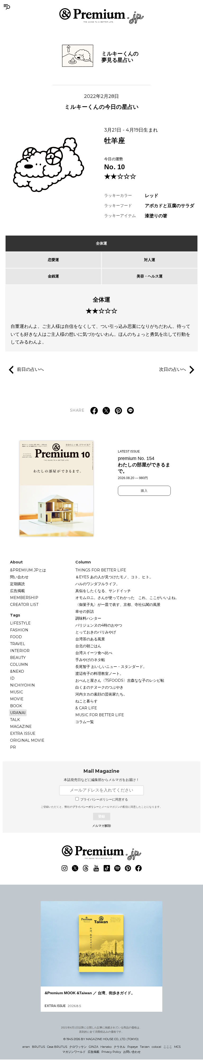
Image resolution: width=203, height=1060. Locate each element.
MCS (177, 1047)
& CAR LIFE (86, 708)
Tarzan (145, 1047)
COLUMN (19, 664)
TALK (15, 719)
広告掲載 (17, 590)
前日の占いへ (30, 369)
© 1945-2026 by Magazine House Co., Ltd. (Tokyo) (101, 1039)
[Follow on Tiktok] (107, 868)
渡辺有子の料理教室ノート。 (99, 673)
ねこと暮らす (86, 701)
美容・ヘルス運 (150, 276)
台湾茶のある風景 (90, 639)
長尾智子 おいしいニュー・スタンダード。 (111, 666)
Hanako (106, 1047)
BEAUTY (18, 657)
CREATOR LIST (24, 604)
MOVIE (17, 699)
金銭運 (53, 276)
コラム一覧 (84, 721)
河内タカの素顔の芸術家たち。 (101, 694)
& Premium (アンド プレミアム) (101, 16)
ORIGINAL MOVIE (27, 740)
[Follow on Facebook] (138, 868)
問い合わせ (19, 577)
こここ (167, 1047)
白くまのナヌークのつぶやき (99, 687)
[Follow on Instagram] (64, 868)
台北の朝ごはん (88, 646)
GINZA (93, 1047)
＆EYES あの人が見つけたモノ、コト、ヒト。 (114, 577)
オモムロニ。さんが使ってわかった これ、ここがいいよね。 (127, 597)
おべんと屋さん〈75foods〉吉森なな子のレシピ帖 (119, 680)
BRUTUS (38, 1047)
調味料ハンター (88, 618)
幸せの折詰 (84, 611)
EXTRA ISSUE (22, 733)
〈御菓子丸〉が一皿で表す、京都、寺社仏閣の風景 (117, 604)
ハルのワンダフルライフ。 (97, 583)
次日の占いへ (172, 369)
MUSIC (16, 692)
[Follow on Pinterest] (128, 868)
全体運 (101, 243)
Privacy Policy (111, 1052)
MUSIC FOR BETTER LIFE (99, 715)
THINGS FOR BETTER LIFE (100, 570)
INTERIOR (20, 650)
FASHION (19, 630)
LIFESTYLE (20, 623)
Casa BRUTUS (57, 1047)
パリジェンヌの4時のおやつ (98, 625)
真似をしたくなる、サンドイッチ (103, 590)
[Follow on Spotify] (117, 868)
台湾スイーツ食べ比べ (93, 652)
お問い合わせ (132, 1052)
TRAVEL (17, 643)
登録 (101, 816)
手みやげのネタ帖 (90, 659)
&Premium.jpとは (28, 570)
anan (26, 1047)
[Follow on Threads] (85, 868)
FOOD (16, 637)
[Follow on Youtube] (96, 868)
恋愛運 (53, 259)
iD (12, 678)
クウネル (119, 1047)
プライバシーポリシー (85, 806)
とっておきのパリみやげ (95, 632)
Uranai (18, 712)
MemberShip (24, 597)
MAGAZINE (21, 726)
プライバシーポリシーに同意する (104, 799)
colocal (156, 1047)
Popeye (132, 1047)
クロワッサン (78, 1047)
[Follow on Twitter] (75, 868)
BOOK (16, 705)
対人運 (149, 259)
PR (13, 747)
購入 (144, 491)
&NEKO (17, 671)
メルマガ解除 (101, 826)
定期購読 (17, 583)
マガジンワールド (74, 1052)
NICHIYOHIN (22, 685)
